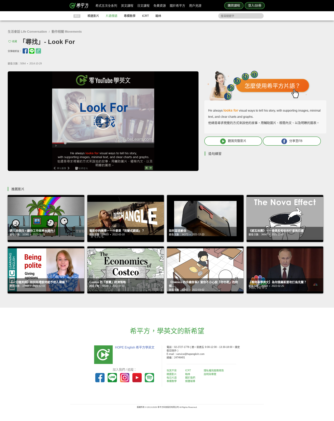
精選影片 (93, 15)
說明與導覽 (210, 374)
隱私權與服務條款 (214, 370)
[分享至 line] (31, 51)
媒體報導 (190, 381)
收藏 (14, 41)
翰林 (158, 15)
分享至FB (295, 141)
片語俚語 (111, 15)
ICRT (145, 15)
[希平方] (80, 5)
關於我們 (190, 377)
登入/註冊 (254, 5)
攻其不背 (172, 370)
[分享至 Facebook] (25, 51)
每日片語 (172, 377)
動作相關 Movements (67, 31)
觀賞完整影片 (237, 141)
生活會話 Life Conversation (27, 31)
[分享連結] (38, 51)
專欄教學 (129, 15)
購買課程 (234, 5)
